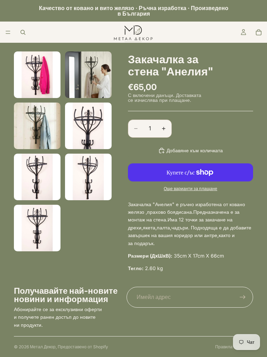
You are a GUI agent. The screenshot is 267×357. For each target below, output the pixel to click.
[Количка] (258, 32)
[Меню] (8, 32)
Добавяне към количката (195, 150)
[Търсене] (23, 32)
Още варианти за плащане (190, 188)
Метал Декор (43, 346)
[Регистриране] (242, 297)
